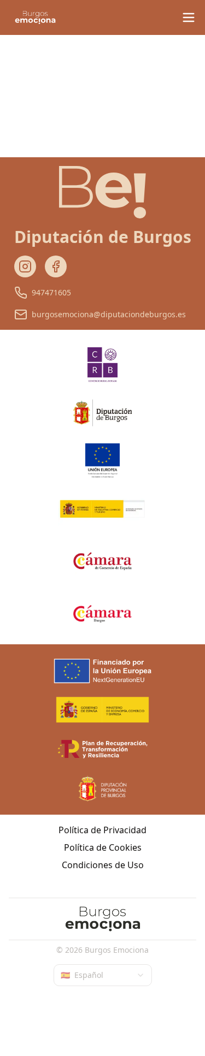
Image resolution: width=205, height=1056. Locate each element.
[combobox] (103, 975)
